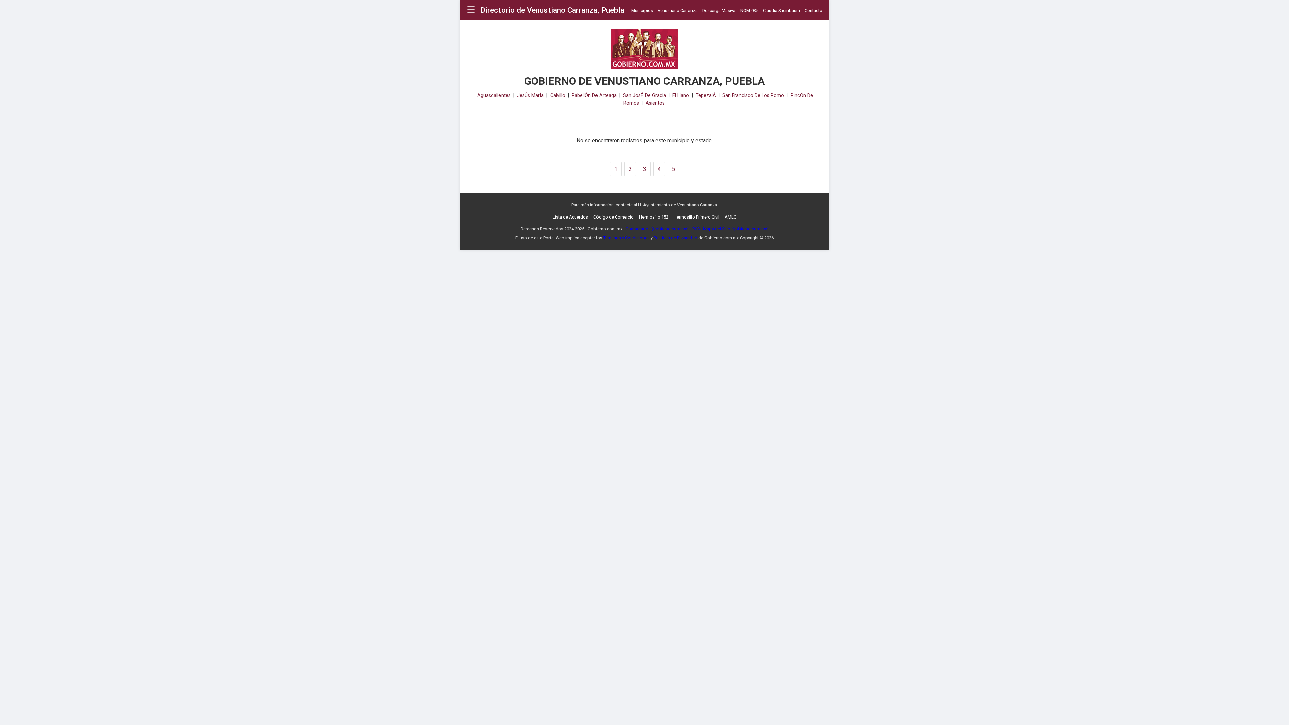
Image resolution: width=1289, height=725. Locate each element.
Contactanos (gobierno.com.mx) (657, 228)
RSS (696, 228)
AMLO (731, 217)
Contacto (813, 10)
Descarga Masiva (718, 10)
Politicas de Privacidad (675, 237)
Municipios (642, 10)
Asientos (655, 103)
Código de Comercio (613, 217)
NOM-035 (749, 10)
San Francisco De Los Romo (753, 95)
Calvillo (557, 95)
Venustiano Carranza (678, 10)
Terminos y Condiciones (626, 237)
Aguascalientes (494, 95)
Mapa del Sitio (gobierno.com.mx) (736, 228)
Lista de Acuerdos (570, 217)
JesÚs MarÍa (530, 95)
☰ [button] (471, 10)
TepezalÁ (706, 95)
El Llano (680, 95)
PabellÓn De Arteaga (594, 95)
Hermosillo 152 (653, 217)
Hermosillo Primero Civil (696, 217)
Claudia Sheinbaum (781, 10)
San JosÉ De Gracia (644, 95)
